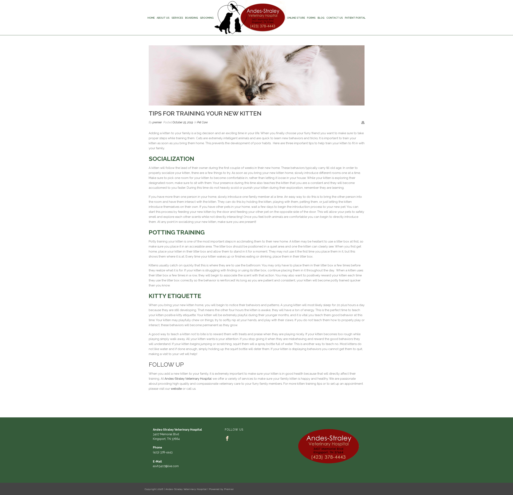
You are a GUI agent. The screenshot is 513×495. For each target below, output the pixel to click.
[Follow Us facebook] (227, 438)
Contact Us (334, 17)
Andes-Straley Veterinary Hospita (188, 378)
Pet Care (202, 122)
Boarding (191, 17)
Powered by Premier (221, 489)
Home (151, 17)
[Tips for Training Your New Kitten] (257, 75)
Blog (321, 17)
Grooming (207, 17)
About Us (163, 17)
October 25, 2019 (183, 122)
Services (177, 17)
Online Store (296, 17)
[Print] (363, 122)
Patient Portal (355, 17)
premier (157, 122)
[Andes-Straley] (250, 17)
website (176, 389)
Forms (311, 17)
